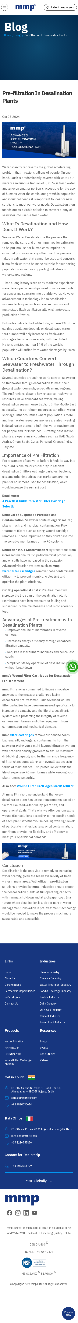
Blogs (43, 1041)
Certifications (13, 984)
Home (7, 35)
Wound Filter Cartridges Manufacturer (45, 786)
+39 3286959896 (21, 1142)
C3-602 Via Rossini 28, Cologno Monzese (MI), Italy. (41, 1129)
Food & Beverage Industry (55, 991)
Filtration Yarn (13, 1054)
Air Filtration (12, 1047)
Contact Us (11, 1003)
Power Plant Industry (52, 1022)
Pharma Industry (49, 972)
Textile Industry (49, 997)
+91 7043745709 (21, 1165)
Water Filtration (14, 1041)
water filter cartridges (18, 571)
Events (44, 1047)
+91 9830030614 (21, 1104)
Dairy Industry (48, 1003)
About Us (10, 978)
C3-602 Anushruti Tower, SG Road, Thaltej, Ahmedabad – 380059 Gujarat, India (36, 1089)
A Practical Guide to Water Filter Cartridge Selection (33, 503)
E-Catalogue (12, 997)
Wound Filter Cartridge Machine (18, 1062)
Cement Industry (50, 1016)
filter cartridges (22, 735)
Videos (44, 1060)
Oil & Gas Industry (51, 1010)
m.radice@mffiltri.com (24, 1136)
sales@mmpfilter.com (24, 1098)
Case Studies (47, 1054)
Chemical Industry (50, 978)
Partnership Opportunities (20, 991)
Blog (18, 35)
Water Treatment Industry (55, 984)
